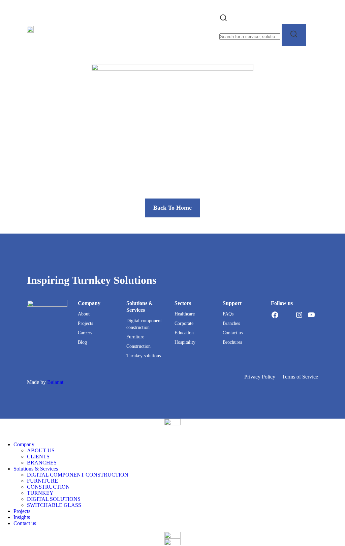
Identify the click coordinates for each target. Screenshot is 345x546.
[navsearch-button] (223, 20)
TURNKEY (40, 493)
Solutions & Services (35, 469)
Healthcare (185, 313)
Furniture (135, 336)
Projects (85, 323)
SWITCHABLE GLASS (54, 505)
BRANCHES (42, 462)
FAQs (228, 313)
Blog (82, 342)
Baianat (55, 382)
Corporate (184, 323)
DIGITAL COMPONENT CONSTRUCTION (77, 475)
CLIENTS (38, 456)
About (84, 313)
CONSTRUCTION (48, 487)
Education (184, 332)
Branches (231, 323)
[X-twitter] (287, 315)
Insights (21, 517)
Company (23, 444)
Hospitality (185, 342)
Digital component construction (144, 324)
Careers (85, 332)
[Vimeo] (275, 323)
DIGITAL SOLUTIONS (54, 499)
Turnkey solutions (143, 355)
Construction (138, 346)
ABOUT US (41, 450)
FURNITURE (42, 481)
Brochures (232, 342)
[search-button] (294, 35)
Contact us (233, 332)
